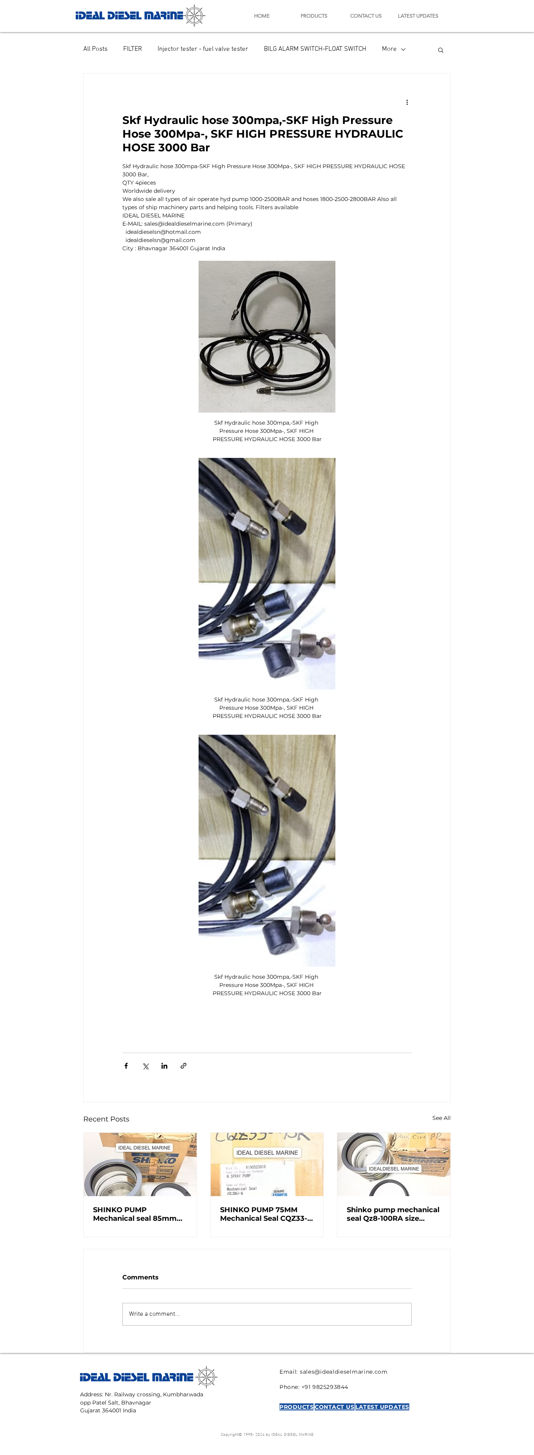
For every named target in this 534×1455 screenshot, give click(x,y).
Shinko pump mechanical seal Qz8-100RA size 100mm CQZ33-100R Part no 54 (393, 1214)
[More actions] (407, 101)
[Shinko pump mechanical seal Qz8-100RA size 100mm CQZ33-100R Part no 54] (393, 1164)
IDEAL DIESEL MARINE (129, 14)
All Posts (95, 49)
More (389, 49)
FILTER (132, 49)
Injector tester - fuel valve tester (203, 49)
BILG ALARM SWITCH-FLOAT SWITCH (315, 49)
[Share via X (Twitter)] (145, 1065)
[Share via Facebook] (126, 1065)
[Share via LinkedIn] (164, 1065)
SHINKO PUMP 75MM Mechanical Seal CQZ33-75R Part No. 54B (263, 1214)
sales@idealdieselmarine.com (344, 1371)
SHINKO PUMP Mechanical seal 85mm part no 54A (135, 1214)
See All (441, 1117)
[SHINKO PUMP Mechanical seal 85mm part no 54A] (140, 1164)
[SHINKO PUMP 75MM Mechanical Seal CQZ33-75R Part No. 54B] (267, 1164)
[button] (440, 50)
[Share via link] (183, 1065)
